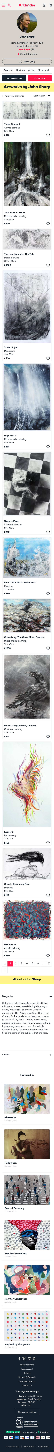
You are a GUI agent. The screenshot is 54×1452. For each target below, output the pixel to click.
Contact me (39, 78)
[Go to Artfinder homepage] (27, 5)
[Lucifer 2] (27, 793)
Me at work (43, 70)
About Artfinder (27, 1365)
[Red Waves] (27, 929)
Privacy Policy (43, 1446)
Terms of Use (29, 1446)
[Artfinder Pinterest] (34, 1359)
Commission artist (14, 78)
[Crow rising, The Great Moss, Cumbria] (27, 625)
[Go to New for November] (27, 1239)
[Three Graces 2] (27, 119)
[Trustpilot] (27, 1431)
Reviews (20, 70)
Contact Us (27, 1385)
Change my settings (27, 1412)
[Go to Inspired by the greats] (27, 1329)
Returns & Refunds (27, 1377)
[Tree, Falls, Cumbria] (27, 183)
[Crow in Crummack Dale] (27, 873)
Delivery (27, 1373)
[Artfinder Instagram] (29, 1359)
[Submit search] (9, 5)
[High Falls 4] (27, 406)
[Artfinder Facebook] (19, 1359)
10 (49, 963)
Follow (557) (29, 62)
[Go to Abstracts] (27, 1103)
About (31, 70)
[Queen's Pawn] (27, 493)
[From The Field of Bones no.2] (27, 566)
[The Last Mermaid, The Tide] (27, 248)
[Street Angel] (27, 315)
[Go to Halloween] (27, 1148)
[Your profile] (44, 5)
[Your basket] (50, 5)
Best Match (39, 95)
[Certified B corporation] (27, 1422)
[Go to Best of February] (27, 1194)
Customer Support (27, 1381)
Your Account (27, 1369)
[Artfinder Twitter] (24, 1359)
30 (36, 46)
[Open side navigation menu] (3, 5)
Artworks (8, 70)
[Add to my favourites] (48, 135)
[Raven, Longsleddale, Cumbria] (27, 696)
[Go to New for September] (27, 1284)
